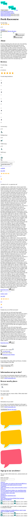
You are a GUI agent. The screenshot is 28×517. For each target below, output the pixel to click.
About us (3, 482)
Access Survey (10, 498)
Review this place (12, 31)
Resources (3, 497)
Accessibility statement (9, 511)
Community (3, 486)
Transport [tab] (6, 384)
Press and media (8, 485)
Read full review (4, 289)
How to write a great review (14, 487)
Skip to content (4, 10)
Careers (14, 485)
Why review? (24, 487)
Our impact (3, 483)
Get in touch (19, 485)
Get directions (4, 31)
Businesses (7, 11)
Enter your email (4, 477)
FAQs (10, 499)
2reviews (3, 29)
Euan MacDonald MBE (18, 483)
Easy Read (6, 499)
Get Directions (4, 409)
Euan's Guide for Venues (12, 491)
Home (2, 15)
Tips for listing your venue (14, 490)
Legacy (14, 495)
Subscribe (3, 480)
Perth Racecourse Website (8, 354)
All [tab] (1, 384)
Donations (3, 495)
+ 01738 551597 (6, 351)
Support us (3, 494)
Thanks (12, 289)
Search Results (7, 15)
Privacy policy (19, 510)
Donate (11, 11)
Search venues (4, 13)
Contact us (3, 510)
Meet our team (9, 483)
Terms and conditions (11, 510)
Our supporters (8, 495)
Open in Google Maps (6, 365)
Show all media (20, 35)
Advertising (20, 491)
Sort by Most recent (5, 164)
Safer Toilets (3, 498)
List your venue (4, 490)
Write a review (10, 13)
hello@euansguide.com (10, 378)
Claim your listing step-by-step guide (13, 492)
